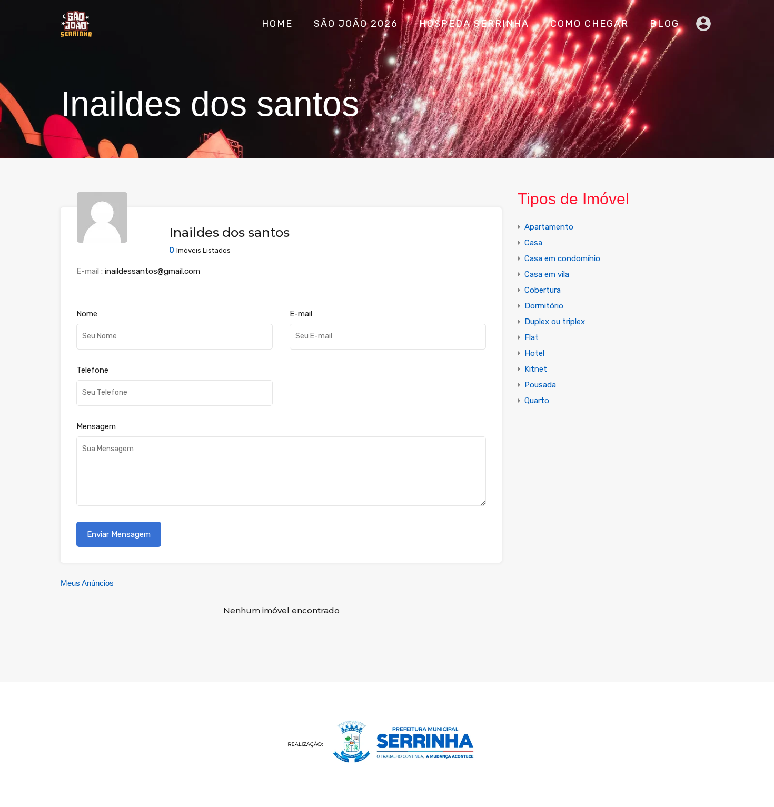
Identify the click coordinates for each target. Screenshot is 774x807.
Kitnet (535, 369)
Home (277, 23)
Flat (531, 337)
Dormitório (543, 306)
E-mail (301, 313)
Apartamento (548, 227)
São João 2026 (356, 23)
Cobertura (542, 290)
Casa (533, 242)
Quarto (536, 400)
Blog (664, 23)
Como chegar (589, 23)
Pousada (540, 385)
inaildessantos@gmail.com (152, 271)
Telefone (92, 370)
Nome (86, 313)
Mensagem (96, 426)
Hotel (534, 353)
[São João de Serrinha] (76, 32)
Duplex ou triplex (554, 321)
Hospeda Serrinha (474, 23)
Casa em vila (546, 274)
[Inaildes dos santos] (102, 238)
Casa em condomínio (562, 258)
